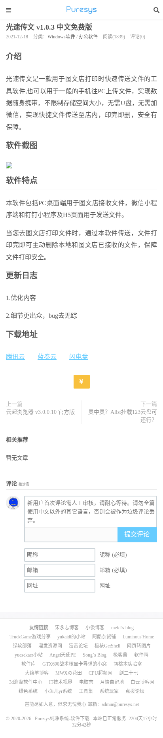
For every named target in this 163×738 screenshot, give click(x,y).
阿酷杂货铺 (104, 637)
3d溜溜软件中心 (25, 682)
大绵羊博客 (37, 673)
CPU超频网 (100, 673)
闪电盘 (78, 356)
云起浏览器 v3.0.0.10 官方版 (40, 412)
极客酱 (120, 655)
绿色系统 (28, 691)
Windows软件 (61, 37)
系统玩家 (109, 691)
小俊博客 (94, 627)
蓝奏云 (47, 356)
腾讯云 (15, 356)
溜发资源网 (50, 646)
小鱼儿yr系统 (58, 691)
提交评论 (137, 534)
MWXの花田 (68, 673)
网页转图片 (139, 646)
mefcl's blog (122, 627)
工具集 (86, 691)
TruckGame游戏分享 (30, 637)
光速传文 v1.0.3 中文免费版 (49, 27)
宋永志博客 (67, 627)
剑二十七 (128, 673)
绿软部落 (22, 646)
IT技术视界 (60, 682)
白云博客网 (142, 682)
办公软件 (88, 37)
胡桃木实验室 (128, 664)
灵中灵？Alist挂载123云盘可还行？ (122, 416)
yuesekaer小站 (29, 655)
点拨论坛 (134, 691)
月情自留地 (112, 682)
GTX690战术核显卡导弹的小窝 (74, 664)
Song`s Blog (94, 655)
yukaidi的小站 (71, 637)
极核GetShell (107, 646)
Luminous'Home (138, 637)
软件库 (28, 664)
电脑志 (86, 682)
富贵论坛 (78, 646)
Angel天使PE (62, 655)
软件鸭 (141, 655)
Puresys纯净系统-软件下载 (81, 10)
